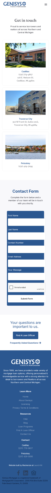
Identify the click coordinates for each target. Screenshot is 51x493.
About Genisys (25, 400)
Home (25, 396)
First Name (13, 215)
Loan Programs (25, 426)
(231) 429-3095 (25, 166)
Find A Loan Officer (25, 430)
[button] (46, 4)
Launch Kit (38, 465)
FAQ (25, 419)
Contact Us (25, 434)
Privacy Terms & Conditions (25, 408)
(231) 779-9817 (26, 74)
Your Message (14, 270)
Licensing (25, 404)
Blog (25, 423)
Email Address (14, 256)
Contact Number (16, 242)
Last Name (13, 229)
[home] (14, 4)
